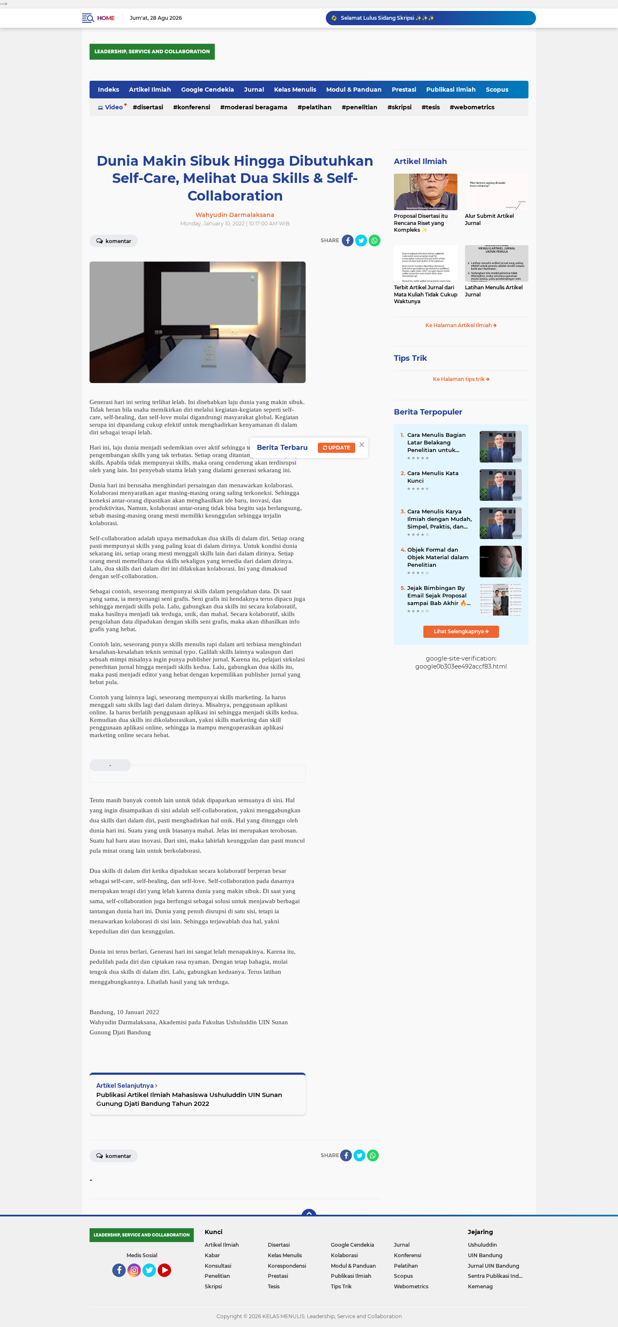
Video (114, 107)
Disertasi (150, 107)
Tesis (433, 107)
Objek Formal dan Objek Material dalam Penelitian (438, 557)
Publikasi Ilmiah (451, 89)
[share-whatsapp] (374, 240)
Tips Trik (410, 358)
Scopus (497, 89)
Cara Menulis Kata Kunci (433, 477)
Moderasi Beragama (256, 107)
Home (105, 18)
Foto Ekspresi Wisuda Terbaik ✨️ (382, 18)
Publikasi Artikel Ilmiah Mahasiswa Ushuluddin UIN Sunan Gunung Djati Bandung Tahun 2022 (189, 1099)
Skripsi (402, 107)
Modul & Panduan (354, 89)
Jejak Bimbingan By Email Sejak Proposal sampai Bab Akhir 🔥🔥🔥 (437, 595)
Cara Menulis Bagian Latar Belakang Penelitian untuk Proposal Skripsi (436, 442)
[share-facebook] (348, 240)
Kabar (212, 1255)
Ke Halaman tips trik (459, 379)
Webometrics (474, 107)
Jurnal (254, 89)
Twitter (153, 1281)
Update (338, 447)
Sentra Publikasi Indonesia (498, 1276)
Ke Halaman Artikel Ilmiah (459, 325)
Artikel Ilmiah (150, 89)
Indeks (108, 89)
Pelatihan (317, 107)
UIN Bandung (485, 1255)
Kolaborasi (344, 1255)
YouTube (170, 1281)
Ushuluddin (482, 1245)
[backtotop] (309, 1216)
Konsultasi (218, 1266)
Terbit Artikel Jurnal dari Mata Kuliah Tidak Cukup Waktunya (425, 294)
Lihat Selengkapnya (459, 631)
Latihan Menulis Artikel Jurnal (494, 291)
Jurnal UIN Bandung (493, 1266)
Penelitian (362, 107)
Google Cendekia (207, 89)
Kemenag (480, 1286)
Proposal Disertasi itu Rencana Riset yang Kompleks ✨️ (421, 223)
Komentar (117, 241)
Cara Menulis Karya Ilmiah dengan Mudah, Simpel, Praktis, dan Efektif (439, 519)
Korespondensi (287, 1266)
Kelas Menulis (295, 89)
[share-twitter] (361, 240)
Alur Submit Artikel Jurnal (489, 219)
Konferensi (193, 107)
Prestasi (404, 89)
